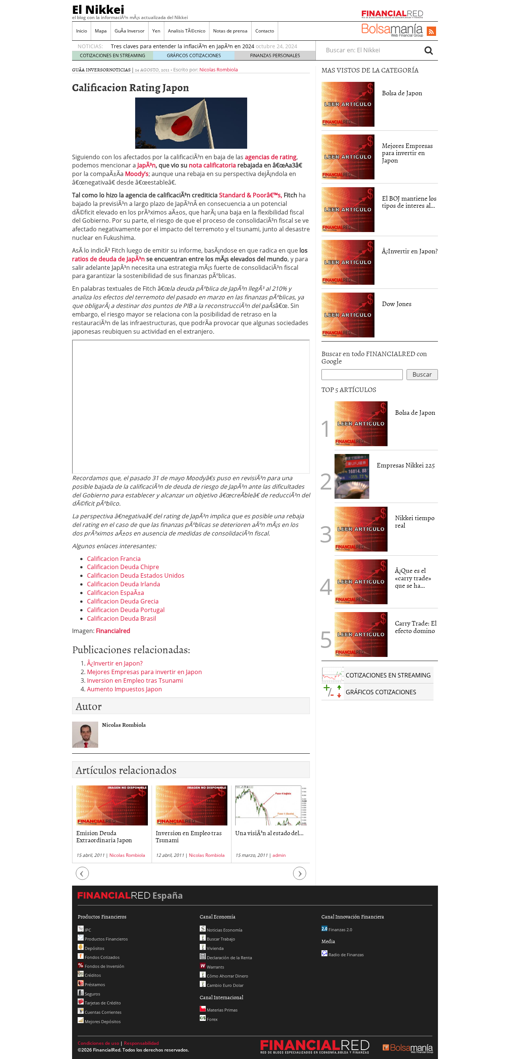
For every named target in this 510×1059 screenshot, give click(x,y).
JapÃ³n (146, 165)
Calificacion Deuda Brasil (121, 618)
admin (279, 855)
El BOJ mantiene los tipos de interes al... (409, 202)
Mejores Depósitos (102, 1021)
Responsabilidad (141, 1043)
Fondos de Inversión (104, 966)
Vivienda (215, 948)
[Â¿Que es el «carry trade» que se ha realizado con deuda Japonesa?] (361, 581)
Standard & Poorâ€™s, (250, 195)
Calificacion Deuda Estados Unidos (135, 575)
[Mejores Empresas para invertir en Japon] (347, 156)
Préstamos (94, 984)
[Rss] (431, 32)
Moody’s (137, 174)
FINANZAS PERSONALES (275, 55)
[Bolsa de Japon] (347, 103)
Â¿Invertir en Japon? (115, 663)
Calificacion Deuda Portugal (126, 610)
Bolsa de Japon (402, 93)
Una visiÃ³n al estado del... (269, 832)
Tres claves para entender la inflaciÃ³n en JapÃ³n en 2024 (182, 46)
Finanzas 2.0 (339, 929)
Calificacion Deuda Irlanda (123, 584)
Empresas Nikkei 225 (406, 465)
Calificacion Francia (114, 559)
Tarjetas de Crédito (102, 1003)
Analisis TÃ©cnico (186, 31)
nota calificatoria (212, 165)
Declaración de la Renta (229, 957)
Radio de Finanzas (345, 954)
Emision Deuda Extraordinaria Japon (104, 836)
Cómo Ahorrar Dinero (227, 976)
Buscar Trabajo (220, 939)
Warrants (215, 967)
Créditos (92, 975)
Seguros (92, 994)
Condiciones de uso (98, 1043)
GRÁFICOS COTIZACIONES (194, 55)
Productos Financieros (106, 939)
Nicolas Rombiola (218, 69)
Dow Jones (396, 304)
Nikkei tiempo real (415, 521)
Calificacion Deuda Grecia (123, 601)
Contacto (264, 31)
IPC (87, 930)
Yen (156, 31)
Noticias (120, 69)
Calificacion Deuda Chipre (123, 567)
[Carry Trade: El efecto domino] (361, 634)
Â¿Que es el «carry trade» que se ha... (413, 577)
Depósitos (94, 948)
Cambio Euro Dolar (224, 985)
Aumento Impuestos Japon (124, 689)
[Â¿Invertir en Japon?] (347, 261)
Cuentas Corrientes (102, 1012)
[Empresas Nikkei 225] (352, 476)
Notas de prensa (230, 31)
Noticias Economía (224, 930)
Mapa (101, 31)
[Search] (428, 50)
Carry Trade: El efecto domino (415, 627)
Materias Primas (221, 1010)
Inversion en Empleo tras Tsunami (135, 680)
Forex (212, 1019)
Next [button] (300, 877)
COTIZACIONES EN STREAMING (112, 55)
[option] (206, 46)
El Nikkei (98, 9)
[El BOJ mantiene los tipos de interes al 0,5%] (347, 209)
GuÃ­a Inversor (129, 31)
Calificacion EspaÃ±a (115, 593)
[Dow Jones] (347, 314)
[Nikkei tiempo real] (361, 528)
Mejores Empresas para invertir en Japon (144, 672)
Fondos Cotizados (101, 957)
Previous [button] (82, 877)
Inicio (81, 31)
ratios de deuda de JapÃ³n (108, 259)
